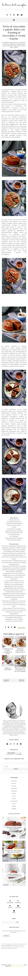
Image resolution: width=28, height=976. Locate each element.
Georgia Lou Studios (16, 966)
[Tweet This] (8, 627)
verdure (14, 808)
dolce (4, 45)
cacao (16, 42)
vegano (14, 806)
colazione (14, 791)
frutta (14, 798)
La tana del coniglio (17, 965)
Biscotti (14, 783)
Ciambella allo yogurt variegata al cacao (8, 651)
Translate (19, 754)
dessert (14, 793)
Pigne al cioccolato (8, 668)
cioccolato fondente (9, 44)
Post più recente (6, 680)
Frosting (9, 45)
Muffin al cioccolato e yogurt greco (20, 650)
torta (16, 47)
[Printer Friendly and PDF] (22, 628)
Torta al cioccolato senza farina (14, 828)
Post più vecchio (21, 680)
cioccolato (21, 42)
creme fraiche (20, 44)
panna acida (17, 45)
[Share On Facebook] (5, 627)
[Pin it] (11, 627)
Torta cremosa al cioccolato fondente (14, 875)
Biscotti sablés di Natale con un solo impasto (20, 669)
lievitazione (14, 801)
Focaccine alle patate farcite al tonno (14, 851)
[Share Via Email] (15, 627)
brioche (14, 786)
